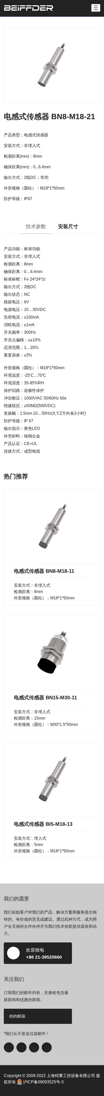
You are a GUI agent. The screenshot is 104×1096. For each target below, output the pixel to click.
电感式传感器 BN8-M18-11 (44, 571)
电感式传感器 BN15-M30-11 (45, 697)
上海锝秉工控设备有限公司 (71, 1075)
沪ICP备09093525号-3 (43, 1082)
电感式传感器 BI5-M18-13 (43, 824)
